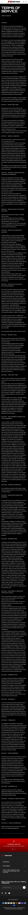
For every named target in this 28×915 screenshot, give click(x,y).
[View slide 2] (14, 849)
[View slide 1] (12, 849)
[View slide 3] (15, 849)
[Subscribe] (24, 887)
